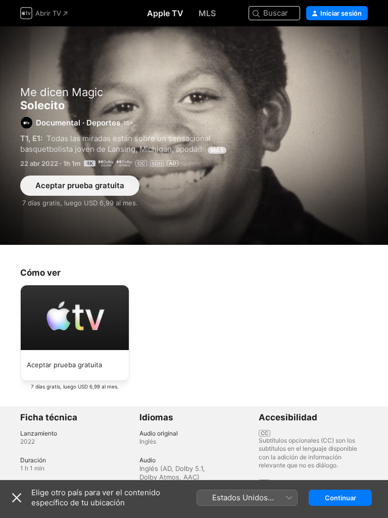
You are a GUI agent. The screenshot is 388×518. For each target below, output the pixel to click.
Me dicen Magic (61, 92)
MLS (207, 13)
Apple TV (165, 13)
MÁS (217, 150)
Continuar (340, 498)
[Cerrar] (16, 497)
